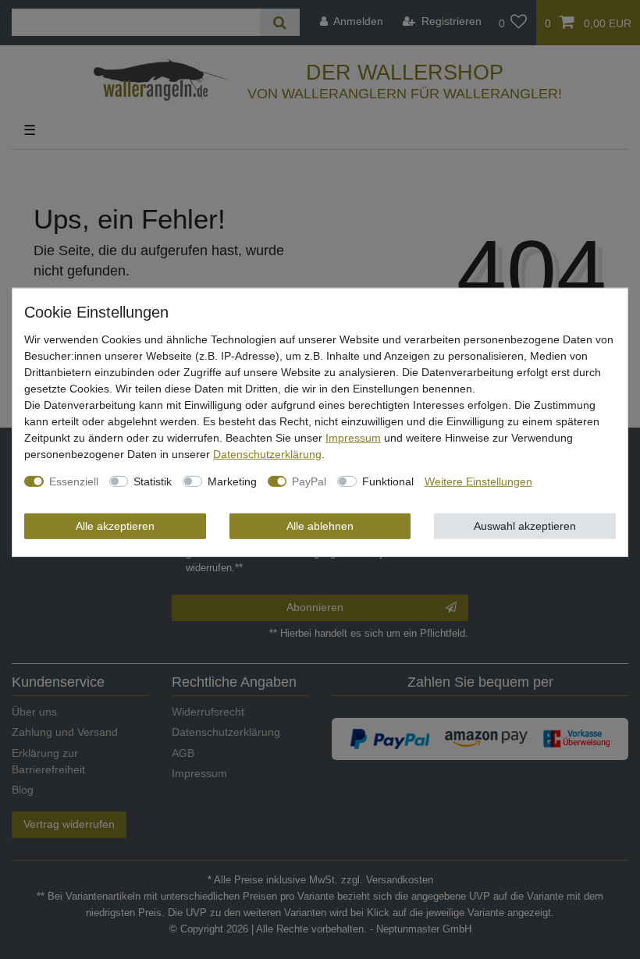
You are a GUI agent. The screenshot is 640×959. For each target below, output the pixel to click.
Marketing (232, 480)
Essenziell (73, 480)
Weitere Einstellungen (478, 480)
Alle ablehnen (320, 525)
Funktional (388, 480)
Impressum (353, 437)
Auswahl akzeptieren (525, 525)
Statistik (152, 480)
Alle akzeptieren (115, 525)
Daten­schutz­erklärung (267, 453)
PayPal (309, 480)
